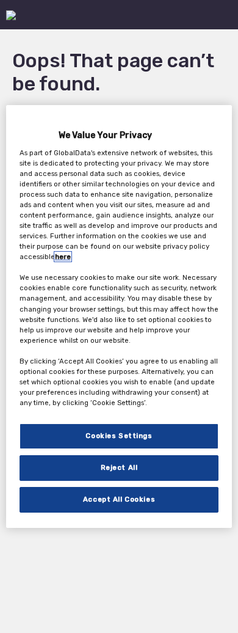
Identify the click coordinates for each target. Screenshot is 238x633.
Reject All (119, 467)
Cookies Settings (118, 435)
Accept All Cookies (119, 499)
